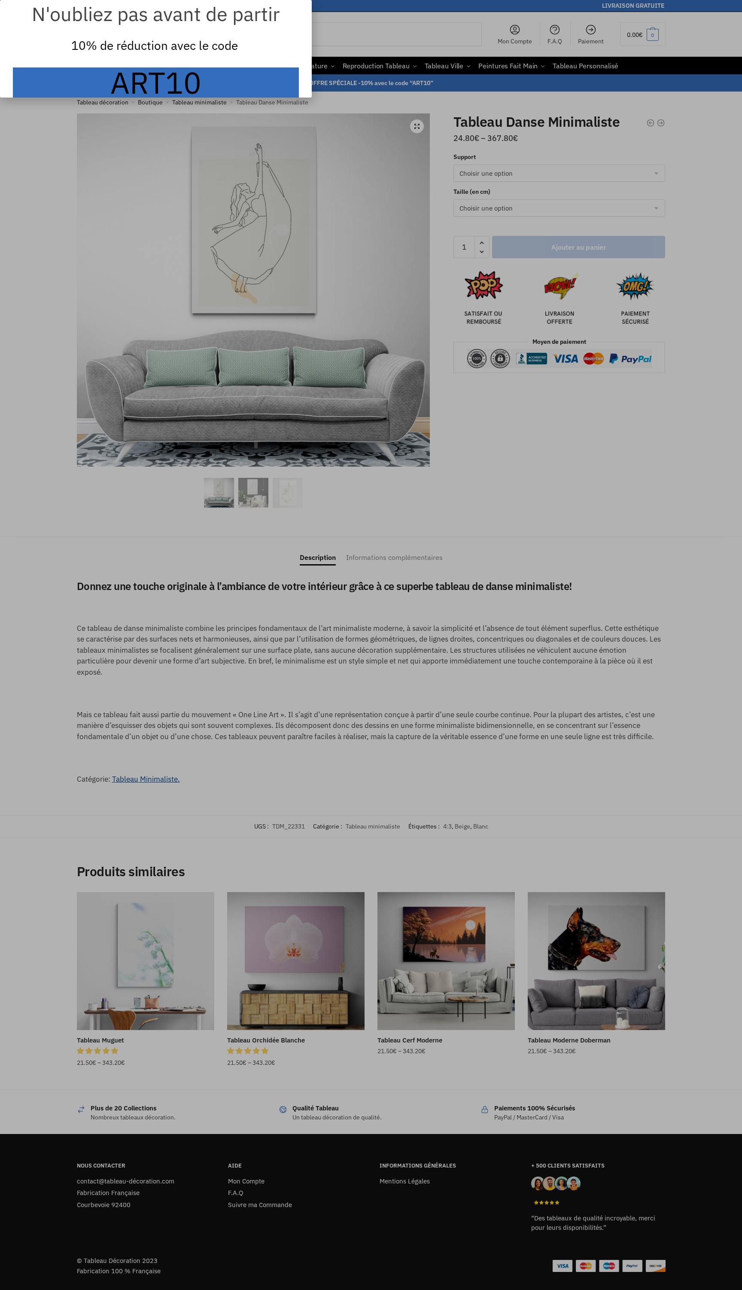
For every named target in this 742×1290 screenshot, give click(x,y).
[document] (371, 645)
